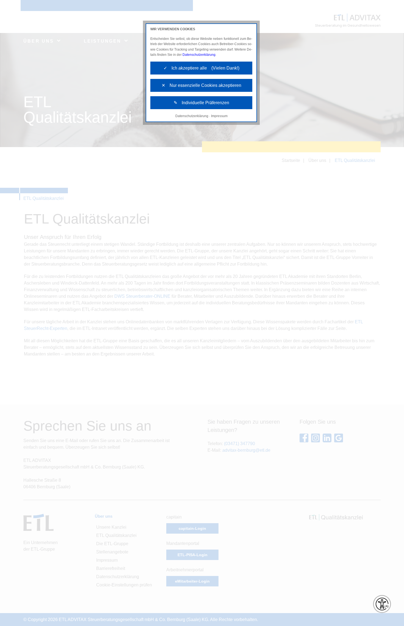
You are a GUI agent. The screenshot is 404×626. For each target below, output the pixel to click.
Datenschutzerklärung (198, 55)
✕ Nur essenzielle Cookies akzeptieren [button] (201, 85)
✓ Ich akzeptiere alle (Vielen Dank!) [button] (201, 68)
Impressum (219, 116)
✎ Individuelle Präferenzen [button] (201, 102)
